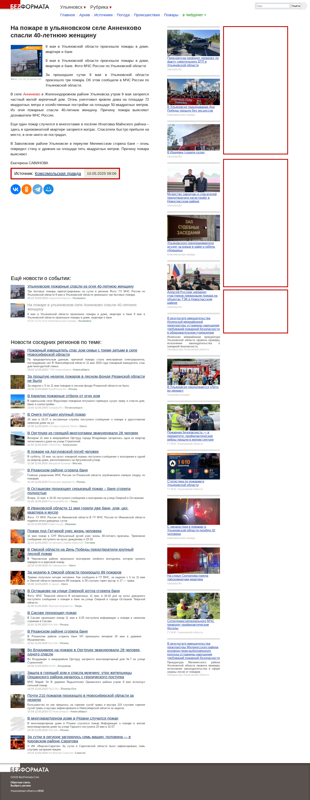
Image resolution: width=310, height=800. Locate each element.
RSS (41, 790)
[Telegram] (37, 189)
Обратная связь (20, 782)
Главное (67, 15)
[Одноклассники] (27, 189)
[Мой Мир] (48, 189)
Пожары (171, 15)
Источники (103, 15)
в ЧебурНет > (194, 15)
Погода (123, 15)
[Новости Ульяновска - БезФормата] (25, 5)
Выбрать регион (21, 785)
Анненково (31, 94)
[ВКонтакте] (16, 189)
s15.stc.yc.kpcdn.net (29, 79)
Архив (84, 15)
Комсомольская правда (58, 173)
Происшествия (147, 15)
